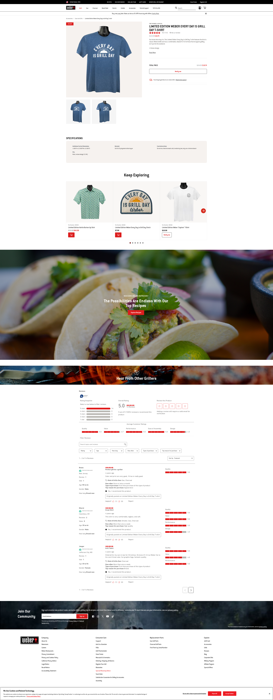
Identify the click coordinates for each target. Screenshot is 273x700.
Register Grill (203, 2)
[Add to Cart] (71, 234)
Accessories (69, 18)
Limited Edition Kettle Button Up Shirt (81, 227)
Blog (205, 654)
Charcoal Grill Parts (155, 644)
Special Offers (208, 667)
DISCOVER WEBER (120, 2)
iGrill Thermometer (101, 651)
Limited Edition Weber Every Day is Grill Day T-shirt (98, 18)
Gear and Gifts (79, 18)
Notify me (178, 71)
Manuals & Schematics (103, 658)
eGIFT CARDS (142, 2)
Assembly (99, 681)
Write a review (175, 33)
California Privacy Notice (49, 661)
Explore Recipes (136, 313)
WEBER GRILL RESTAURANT (156, 2)
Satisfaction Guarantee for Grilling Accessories (110, 677)
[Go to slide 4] (137, 242)
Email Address (47, 616)
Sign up (82, 616)
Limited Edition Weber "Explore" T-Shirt (175, 227)
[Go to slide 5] (140, 242)
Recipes (206, 651)
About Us (44, 641)
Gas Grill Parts (154, 641)
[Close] (206, 14)
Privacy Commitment (48, 654)
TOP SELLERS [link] (156, 8)
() (181, 80)
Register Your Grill (101, 664)
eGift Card (207, 641)
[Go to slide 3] (135, 242)
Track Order (99, 674)
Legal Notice (45, 664)
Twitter (103, 616)
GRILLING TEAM (132, 2)
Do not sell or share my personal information (194, 693)
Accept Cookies (230, 693)
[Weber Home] (70, 8)
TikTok (112, 616)
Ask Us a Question (101, 644)
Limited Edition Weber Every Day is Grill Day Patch (133, 227)
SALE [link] (80, 8)
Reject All (214, 693)
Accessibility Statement (49, 671)
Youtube (107, 616)
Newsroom (45, 644)
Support (98, 641)
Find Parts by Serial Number (158, 648)
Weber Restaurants (47, 651)
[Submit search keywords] (176, 8)
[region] (136, 693)
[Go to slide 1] (130, 242)
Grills (205, 648)
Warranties (99, 667)
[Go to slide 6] (142, 242)
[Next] (203, 210)
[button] (89, 8)
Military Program (209, 661)
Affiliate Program (209, 664)
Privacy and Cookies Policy (50, 658)
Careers (44, 648)
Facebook (93, 616)
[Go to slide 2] (132, 242)
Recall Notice (46, 667)
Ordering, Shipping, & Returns (105, 661)
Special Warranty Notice (103, 671)
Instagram (98, 616)
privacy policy (263, 627)
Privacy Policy (73, 621)
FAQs (97, 648)
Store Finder (193, 2)
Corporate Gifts (208, 658)
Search (180, 8)
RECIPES (109, 2)
